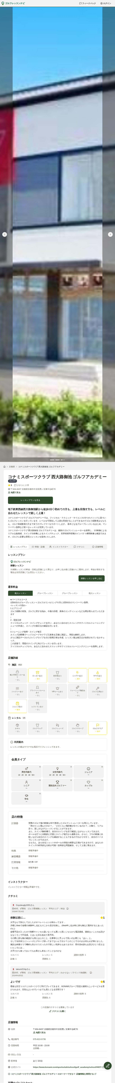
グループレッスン (45, 593)
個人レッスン (20, 593)
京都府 (12, 467)
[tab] (19, 547)
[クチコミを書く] (108, 1066)
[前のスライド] (4, 234)
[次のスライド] (110, 234)
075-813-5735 (39, 1039)
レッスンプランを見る (30, 500)
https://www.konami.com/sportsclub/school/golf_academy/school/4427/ (67, 1067)
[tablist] (57, 547)
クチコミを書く (59, 1011)
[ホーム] (4, 467)
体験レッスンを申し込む (91, 578)
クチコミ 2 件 (23, 485)
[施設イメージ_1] (57, 232)
